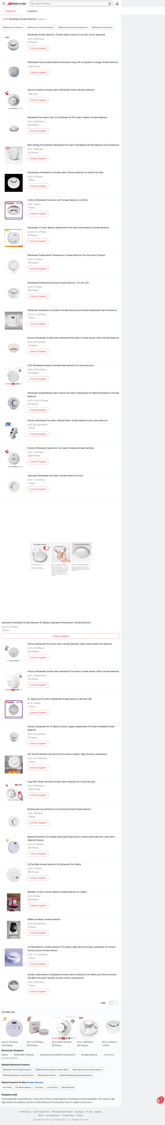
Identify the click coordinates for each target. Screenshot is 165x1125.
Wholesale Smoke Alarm (102, 27)
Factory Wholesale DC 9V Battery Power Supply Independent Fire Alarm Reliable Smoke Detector (71, 728)
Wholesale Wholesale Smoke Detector (76, 1075)
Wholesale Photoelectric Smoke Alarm (52, 1069)
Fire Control (52, 1087)
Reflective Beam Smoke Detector (44, 919)
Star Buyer (79, 1111)
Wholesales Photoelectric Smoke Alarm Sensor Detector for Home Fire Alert (66, 172)
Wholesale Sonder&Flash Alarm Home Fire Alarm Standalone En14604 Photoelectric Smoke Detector (73, 394)
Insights (98, 1111)
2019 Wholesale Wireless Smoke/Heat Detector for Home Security (61, 365)
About (40, 1115)
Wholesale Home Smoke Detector (17, 1069)
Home (5, 1054)
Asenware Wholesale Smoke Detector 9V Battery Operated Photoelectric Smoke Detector (46, 622)
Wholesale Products (24, 1054)
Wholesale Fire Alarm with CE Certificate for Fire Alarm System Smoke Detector (67, 117)
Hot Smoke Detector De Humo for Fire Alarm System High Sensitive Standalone (67, 754)
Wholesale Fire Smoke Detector (40, 27)
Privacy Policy (68, 1115)
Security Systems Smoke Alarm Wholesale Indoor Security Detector (61, 89)
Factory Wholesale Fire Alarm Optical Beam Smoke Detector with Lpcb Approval (67, 420)
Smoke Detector (89, 1054)
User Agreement (53, 1115)
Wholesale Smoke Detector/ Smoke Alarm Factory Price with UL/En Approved (66, 34)
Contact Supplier (38, 48)
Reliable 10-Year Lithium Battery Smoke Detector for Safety (57, 891)
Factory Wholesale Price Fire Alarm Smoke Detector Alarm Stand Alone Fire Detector (70, 643)
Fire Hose (39, 1087)
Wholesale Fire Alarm (47, 1075)
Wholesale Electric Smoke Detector (87, 1069)
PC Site (89, 1111)
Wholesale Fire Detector (13, 27)
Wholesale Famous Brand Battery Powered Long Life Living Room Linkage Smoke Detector (73, 62)
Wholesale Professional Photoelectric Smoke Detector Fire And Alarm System (66, 255)
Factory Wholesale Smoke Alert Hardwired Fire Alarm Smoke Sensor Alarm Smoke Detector (73, 337)
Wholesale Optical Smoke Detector (73, 27)
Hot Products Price (41, 1111)
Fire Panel (7, 1087)
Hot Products (25, 1111)
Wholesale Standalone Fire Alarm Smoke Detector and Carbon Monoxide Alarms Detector (72, 310)
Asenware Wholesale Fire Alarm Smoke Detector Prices (55, 475)
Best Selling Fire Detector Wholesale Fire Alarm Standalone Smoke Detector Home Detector (73, 144)
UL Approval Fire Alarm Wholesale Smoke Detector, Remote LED (60, 698)
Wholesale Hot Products (62, 1111)
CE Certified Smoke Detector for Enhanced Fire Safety (54, 864)
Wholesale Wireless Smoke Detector (18, 1075)
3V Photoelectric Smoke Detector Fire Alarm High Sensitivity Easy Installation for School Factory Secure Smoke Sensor (71, 948)
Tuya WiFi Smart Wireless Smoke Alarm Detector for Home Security (61, 781)
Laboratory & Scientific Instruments (57, 1054)
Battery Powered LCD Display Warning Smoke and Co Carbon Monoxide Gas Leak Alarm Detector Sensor (71, 838)
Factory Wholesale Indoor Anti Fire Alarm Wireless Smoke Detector (61, 447)
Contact (79, 1115)
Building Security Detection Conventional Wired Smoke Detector (59, 809)
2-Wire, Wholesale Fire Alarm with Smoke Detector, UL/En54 (57, 199)
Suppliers (32, 11)
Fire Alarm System (23, 1087)
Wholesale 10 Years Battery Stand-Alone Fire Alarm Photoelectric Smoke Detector (68, 227)
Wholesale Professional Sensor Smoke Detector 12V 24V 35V (58, 282)
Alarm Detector (68, 1087)
